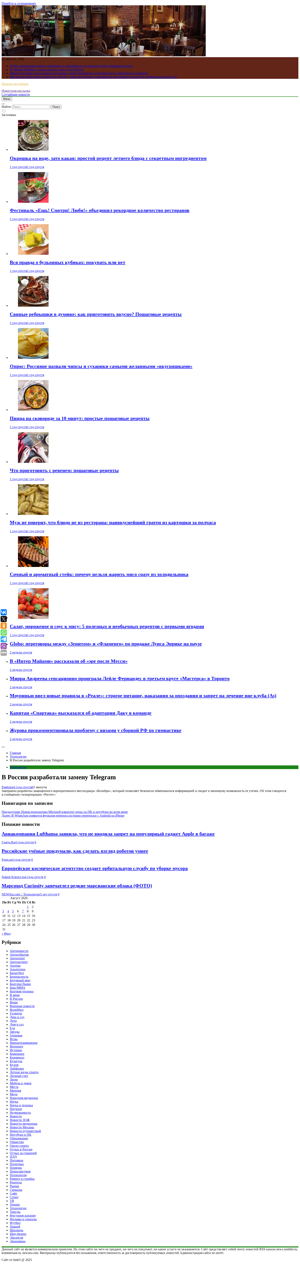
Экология (16, 1237)
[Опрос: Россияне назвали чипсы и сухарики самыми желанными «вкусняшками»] (33, 357)
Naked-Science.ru (13, 877)
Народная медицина (24, 1098)
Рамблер (7, 787)
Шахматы (16, 1230)
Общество (17, 1142)
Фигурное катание (23, 1215)
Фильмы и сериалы (23, 1219)
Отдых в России (21, 1149)
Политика (17, 1164)
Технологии (18, 767)
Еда (12, 1028)
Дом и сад (17, 1024)
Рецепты (16, 1182)
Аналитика (17, 969)
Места (14, 1087)
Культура (16, 1061)
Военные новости (22, 1006)
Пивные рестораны (15, 84)
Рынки (14, 1186)
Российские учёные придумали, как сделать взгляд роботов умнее (75, 851)
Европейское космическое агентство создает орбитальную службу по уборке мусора (95, 868)
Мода (13, 1094)
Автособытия (19, 954)
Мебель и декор (20, 1083)
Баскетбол (17, 973)
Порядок (16, 1167)
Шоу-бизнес (18, 1234)
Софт (13, 1193)
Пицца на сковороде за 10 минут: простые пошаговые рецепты (80, 418)
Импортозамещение (24, 1043)
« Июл (6, 933)
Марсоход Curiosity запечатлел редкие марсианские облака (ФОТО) (77, 885)
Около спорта (19, 1145)
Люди (14, 1079)
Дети (13, 1020)
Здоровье (16, 1035)
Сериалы (16, 1190)
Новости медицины (23, 1123)
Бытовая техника (21, 991)
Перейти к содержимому (19, 3)
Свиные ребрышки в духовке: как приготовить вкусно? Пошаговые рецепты (96, 314)
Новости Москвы (22, 1127)
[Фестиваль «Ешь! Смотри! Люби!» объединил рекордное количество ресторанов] (33, 201)
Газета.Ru (8, 842)
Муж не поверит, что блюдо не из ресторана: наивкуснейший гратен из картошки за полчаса (113, 522)
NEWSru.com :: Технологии (21, 894)
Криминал (17, 1057)
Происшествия (20, 1171)
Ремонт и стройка (22, 1178)
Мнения (15, 1090)
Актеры (15, 965)
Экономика (18, 1241)
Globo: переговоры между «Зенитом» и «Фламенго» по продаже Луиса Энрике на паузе (71, 66)
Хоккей (15, 1226)
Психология (18, 1175)
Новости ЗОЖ (20, 1120)
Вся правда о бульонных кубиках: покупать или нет (67, 262)
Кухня (14, 1065)
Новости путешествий (25, 1131)
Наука (14, 1101)
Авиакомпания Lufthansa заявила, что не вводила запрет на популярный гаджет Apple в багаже (108, 833)
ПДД (13, 1156)
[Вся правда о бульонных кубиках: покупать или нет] (33, 253)
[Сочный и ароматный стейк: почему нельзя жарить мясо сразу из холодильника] (33, 566)
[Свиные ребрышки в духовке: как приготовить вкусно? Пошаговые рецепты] (33, 305)
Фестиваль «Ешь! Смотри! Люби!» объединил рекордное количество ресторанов (99, 210)
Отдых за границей (23, 1153)
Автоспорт (17, 958)
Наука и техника (21, 1105)
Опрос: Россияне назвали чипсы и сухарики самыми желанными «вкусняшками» (101, 366)
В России (16, 998)
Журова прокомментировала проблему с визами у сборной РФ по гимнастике (95, 730)
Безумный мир (20, 980)
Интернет (16, 1046)
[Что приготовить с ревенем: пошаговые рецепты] (33, 461)
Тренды (15, 1212)
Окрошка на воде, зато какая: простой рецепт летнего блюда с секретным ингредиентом (108, 158)
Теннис (15, 1204)
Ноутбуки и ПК (20, 1134)
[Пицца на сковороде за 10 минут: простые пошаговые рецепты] (33, 409)
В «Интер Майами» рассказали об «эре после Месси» (47, 69)
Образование (19, 1138)
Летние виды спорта (24, 1072)
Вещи (14, 1002)
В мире (15, 995)
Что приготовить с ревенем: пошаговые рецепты (64, 470)
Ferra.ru (7, 859)
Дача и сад (17, 1017)
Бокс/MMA (17, 987)
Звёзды (15, 1031)
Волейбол (16, 1009)
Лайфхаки (17, 1068)
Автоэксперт (19, 962)
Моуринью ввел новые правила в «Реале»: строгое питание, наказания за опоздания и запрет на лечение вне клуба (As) (93, 77)
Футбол (15, 1223)
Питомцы (16, 1160)
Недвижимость (20, 1112)
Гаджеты (16, 1013)
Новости (16, 1116)
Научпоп (16, 1109)
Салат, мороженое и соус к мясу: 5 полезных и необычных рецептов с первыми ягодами (107, 626)
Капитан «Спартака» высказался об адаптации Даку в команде (80, 713)
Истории (16, 1050)
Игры (14, 1039)
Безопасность (19, 976)
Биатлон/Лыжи (20, 984)
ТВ (12, 1201)
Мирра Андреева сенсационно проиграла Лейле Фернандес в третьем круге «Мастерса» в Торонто (79, 73)
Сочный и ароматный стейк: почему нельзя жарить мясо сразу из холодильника (99, 574)
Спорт (14, 1197)
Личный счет (19, 1076)
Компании (17, 1054)
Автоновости (19, 951)
